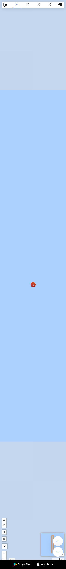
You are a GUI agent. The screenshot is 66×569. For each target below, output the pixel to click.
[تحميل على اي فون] (45, 565)
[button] (33, 285)
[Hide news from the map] (4, 539)
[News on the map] (6, 5)
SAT (5, 546)
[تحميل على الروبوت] (22, 565)
